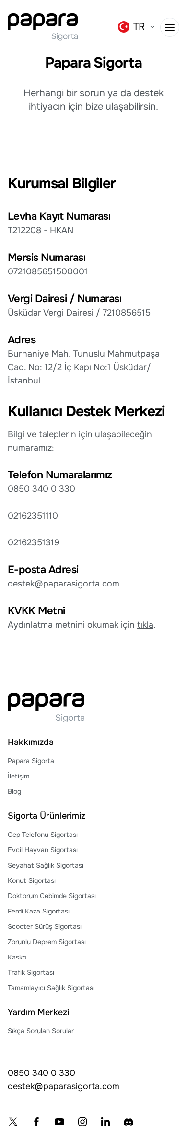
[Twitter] (13, 1122)
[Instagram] (82, 1122)
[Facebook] (36, 1122)
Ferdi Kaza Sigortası (39, 911)
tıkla (145, 625)
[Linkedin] (105, 1122)
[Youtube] (59, 1122)
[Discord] (128, 1122)
